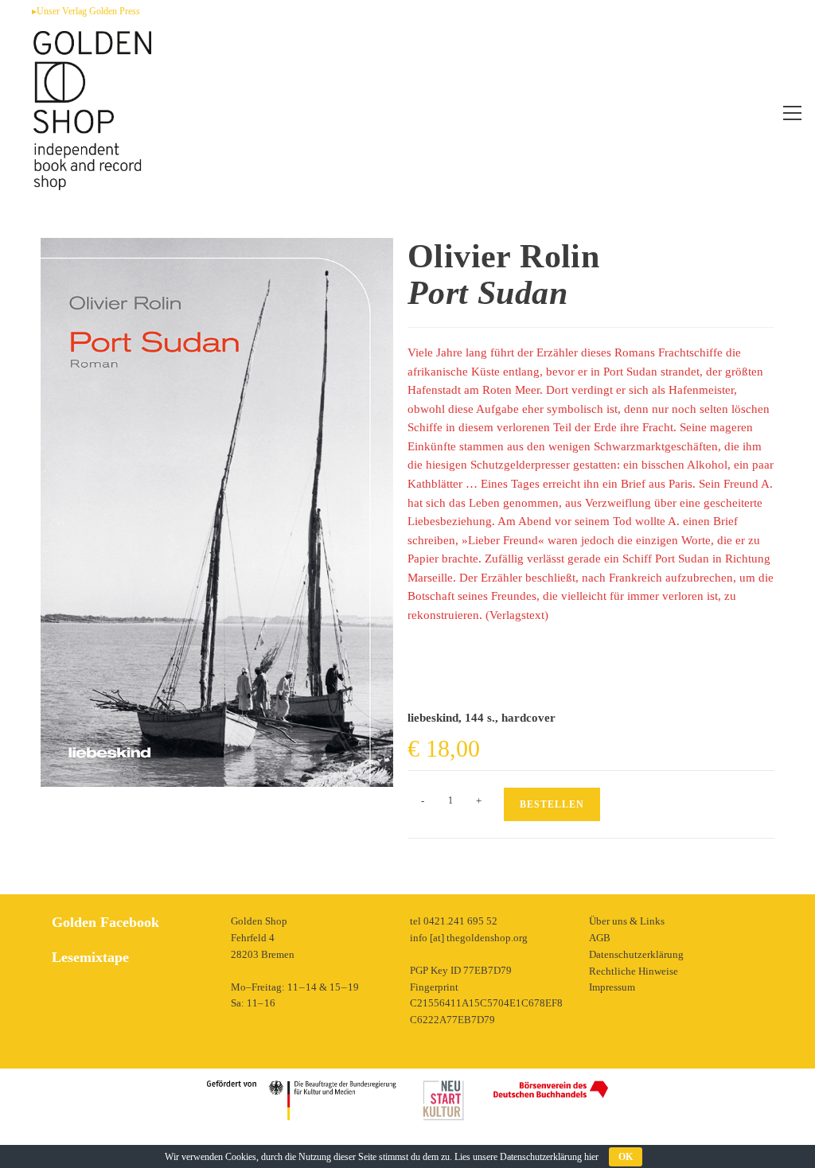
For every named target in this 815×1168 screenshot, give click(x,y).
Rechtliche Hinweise (633, 971)
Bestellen (552, 804)
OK (625, 1156)
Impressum (612, 987)
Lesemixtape (90, 957)
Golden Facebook (105, 922)
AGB (599, 938)
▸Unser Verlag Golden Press (86, 11)
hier (591, 1156)
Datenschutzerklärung (636, 954)
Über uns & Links (627, 921)
